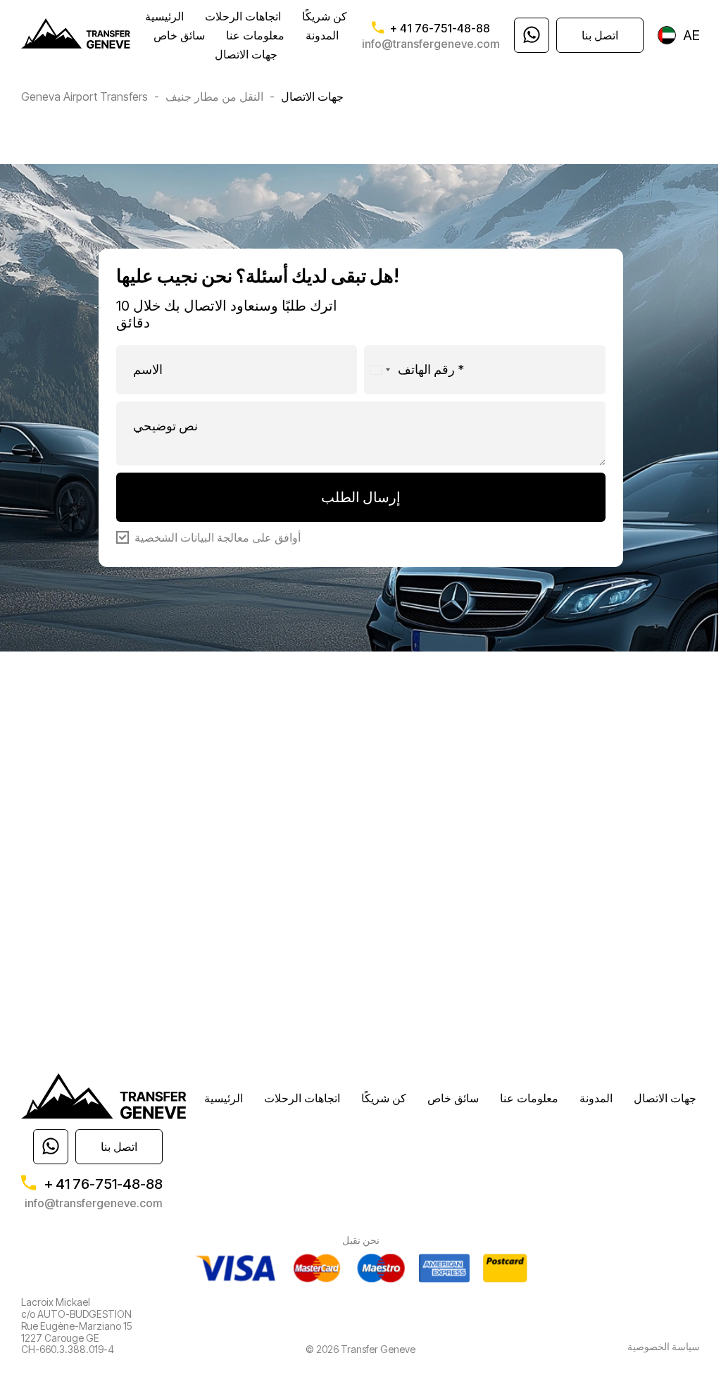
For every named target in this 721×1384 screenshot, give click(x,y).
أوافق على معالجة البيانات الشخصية (217, 538)
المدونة (322, 35)
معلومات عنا (255, 35)
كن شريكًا (324, 16)
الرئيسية (164, 16)
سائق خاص (179, 35)
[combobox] (379, 370)
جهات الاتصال (246, 54)
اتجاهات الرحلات (243, 16)
